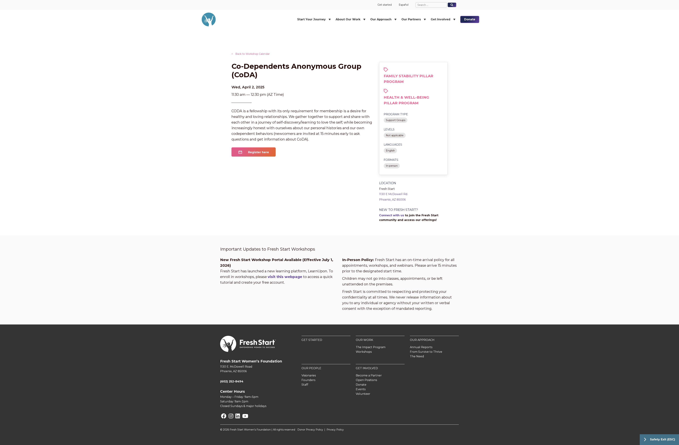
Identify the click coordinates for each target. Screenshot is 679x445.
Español (403, 4)
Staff (304, 384)
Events (360, 389)
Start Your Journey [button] (311, 19)
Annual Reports (421, 347)
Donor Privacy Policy (310, 429)
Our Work (364, 340)
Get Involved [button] (440, 19)
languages (393, 144)
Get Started (311, 340)
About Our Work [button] (348, 19)
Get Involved (367, 368)
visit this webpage (285, 277)
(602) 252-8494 (231, 381)
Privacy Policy (335, 429)
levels (389, 129)
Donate (469, 19)
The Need (417, 356)
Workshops (364, 351)
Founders (308, 380)
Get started (385, 4)
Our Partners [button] (411, 19)
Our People (311, 368)
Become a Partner (369, 375)
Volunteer (363, 394)
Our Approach (422, 340)
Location (387, 183)
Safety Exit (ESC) (662, 439)
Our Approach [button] (380, 19)
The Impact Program (370, 347)
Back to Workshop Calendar (250, 53)
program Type (396, 114)
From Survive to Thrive (426, 351)
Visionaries (308, 375)
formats (391, 160)
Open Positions (366, 380)
